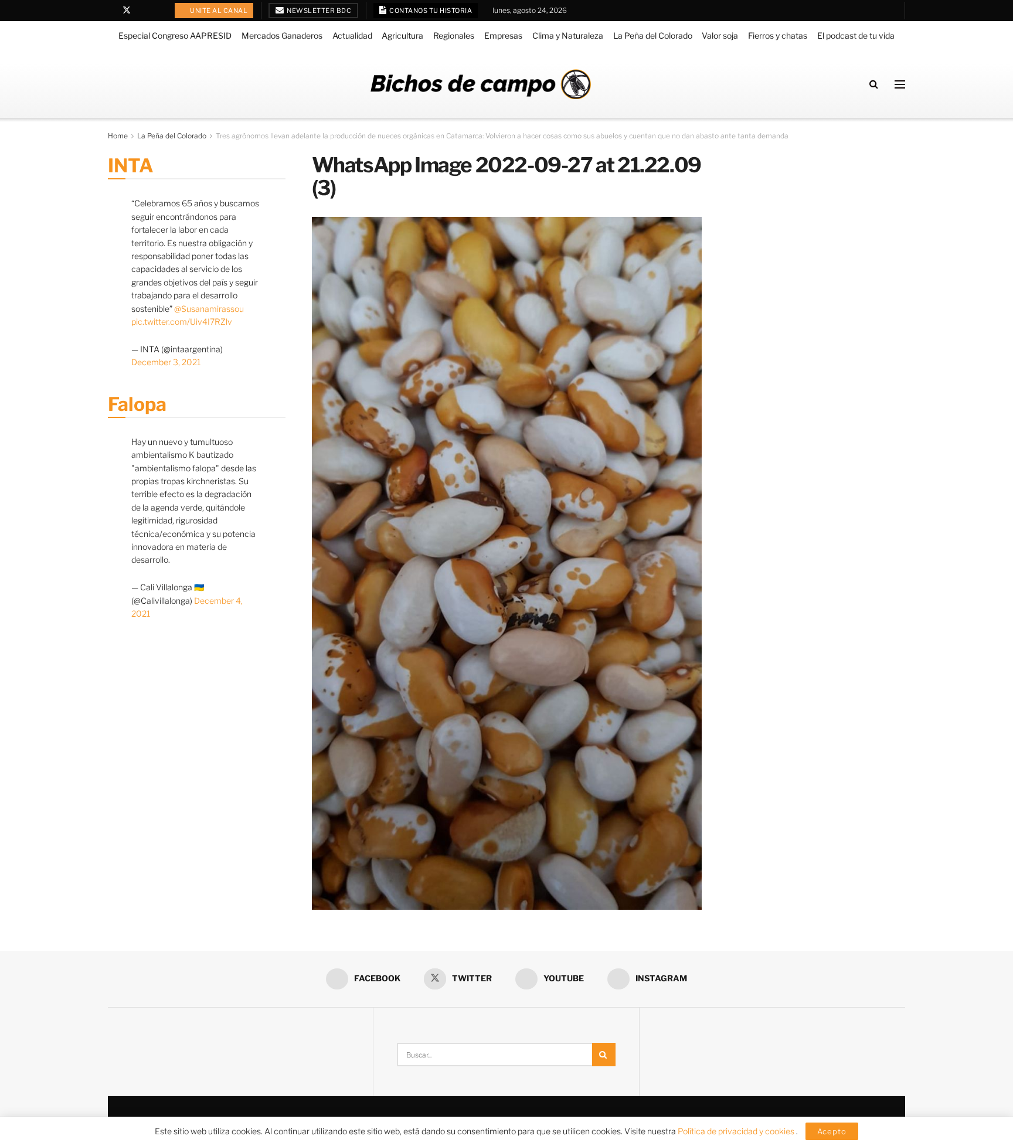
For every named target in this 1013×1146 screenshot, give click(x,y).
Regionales (453, 35)
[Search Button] (873, 84)
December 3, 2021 (165, 362)
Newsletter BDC (318, 10)
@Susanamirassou (209, 309)
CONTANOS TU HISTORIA (430, 10)
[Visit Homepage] (481, 84)
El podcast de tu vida (856, 35)
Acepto (832, 1131)
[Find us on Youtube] (142, 10)
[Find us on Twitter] (127, 10)
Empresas (503, 35)
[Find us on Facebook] (111, 10)
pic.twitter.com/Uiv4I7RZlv (181, 322)
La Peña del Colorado (652, 35)
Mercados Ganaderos (282, 35)
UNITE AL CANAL (218, 10)
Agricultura (402, 35)
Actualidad (352, 35)
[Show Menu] (900, 84)
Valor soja (720, 35)
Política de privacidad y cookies (737, 1131)
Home (118, 135)
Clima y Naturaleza (567, 35)
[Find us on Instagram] (157, 10)
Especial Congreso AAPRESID (175, 35)
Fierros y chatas (777, 35)
